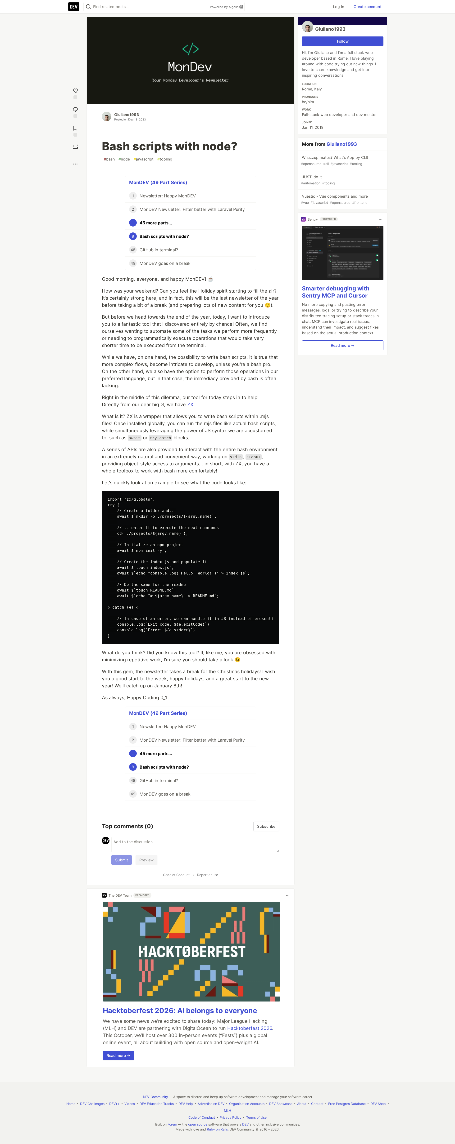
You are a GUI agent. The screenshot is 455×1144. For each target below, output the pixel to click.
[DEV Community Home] (74, 6)
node (124, 159)
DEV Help (185, 1104)
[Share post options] (75, 164)
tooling (164, 159)
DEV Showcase (280, 1104)
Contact (317, 1104)
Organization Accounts (246, 1104)
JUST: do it (318, 179)
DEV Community (155, 1097)
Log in (338, 6)
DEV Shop (378, 1104)
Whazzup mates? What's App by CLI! (334, 160)
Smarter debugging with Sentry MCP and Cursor (335, 292)
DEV (245, 1124)
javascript (144, 159)
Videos (129, 1104)
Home (70, 1104)
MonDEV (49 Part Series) (158, 182)
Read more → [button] (118, 1055)
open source (197, 1124)
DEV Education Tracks (157, 1104)
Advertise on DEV (211, 1104)
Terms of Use (256, 1117)
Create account (368, 6)
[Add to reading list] (75, 130)
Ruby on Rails (217, 1129)
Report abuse (207, 875)
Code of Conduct (176, 875)
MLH (227, 1110)
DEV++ (114, 1104)
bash (109, 159)
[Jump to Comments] (75, 111)
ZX (190, 404)
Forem (172, 1124)
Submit (121, 860)
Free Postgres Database (347, 1104)
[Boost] (75, 147)
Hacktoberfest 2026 (249, 1028)
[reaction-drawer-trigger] (75, 93)
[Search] (88, 6)
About (301, 1104)
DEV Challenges (92, 1104)
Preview (146, 860)
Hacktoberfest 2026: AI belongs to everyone (180, 1010)
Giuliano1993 (126, 114)
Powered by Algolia (224, 7)
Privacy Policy (230, 1117)
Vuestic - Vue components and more (334, 199)
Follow (343, 41)
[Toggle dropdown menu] (287, 895)
